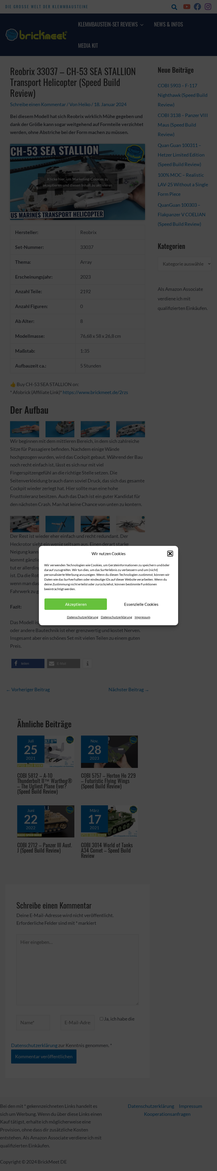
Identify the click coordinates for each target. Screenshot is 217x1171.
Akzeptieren (76, 604)
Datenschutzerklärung (82, 617)
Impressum (142, 617)
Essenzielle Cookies (141, 604)
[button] (170, 553)
